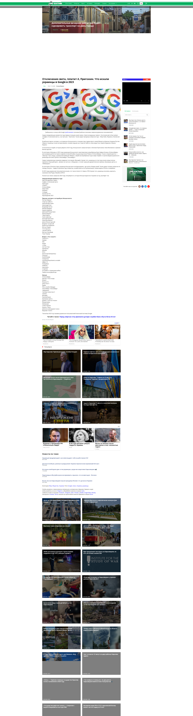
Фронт (83, 3)
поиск (74, 486)
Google (70, 486)
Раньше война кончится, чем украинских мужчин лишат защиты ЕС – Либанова (137, 153)
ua (132, 3)
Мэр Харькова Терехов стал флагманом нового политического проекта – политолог (138, 161)
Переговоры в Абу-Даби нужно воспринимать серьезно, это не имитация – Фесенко (69, 475)
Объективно (68, 3)
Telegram (59, 491)
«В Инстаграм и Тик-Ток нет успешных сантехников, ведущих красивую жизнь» (137, 137)
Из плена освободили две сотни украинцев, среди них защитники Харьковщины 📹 (69, 469)
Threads (76, 492)
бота (91, 494)
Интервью (89, 3)
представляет (69, 132)
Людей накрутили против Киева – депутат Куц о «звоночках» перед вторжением (137, 145)
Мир (44, 86)
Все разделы (112, 3)
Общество (55, 486)
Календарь (97, 3)
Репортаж (76, 3)
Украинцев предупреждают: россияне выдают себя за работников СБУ (65, 458)
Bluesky (94, 492)
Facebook (61, 492)
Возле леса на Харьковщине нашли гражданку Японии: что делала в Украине (67, 481)
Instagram (67, 492)
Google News (87, 492)
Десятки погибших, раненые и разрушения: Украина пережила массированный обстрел (70, 464)
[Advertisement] (96, 43)
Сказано (104, 3)
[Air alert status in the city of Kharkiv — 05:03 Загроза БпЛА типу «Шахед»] (76, 7)
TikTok (56, 494)
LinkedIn (81, 492)
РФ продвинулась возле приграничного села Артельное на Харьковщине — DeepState (75, 24)
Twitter (145, 186)
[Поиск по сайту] (138, 3)
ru (135, 3)
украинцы (85, 486)
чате (82, 491)
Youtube (52, 494)
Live (128, 3)
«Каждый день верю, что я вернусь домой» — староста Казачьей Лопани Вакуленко (138, 129)
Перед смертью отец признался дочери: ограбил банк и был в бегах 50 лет (87, 317)
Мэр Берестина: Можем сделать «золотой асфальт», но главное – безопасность (137, 121)
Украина (61, 486)
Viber (72, 492)
